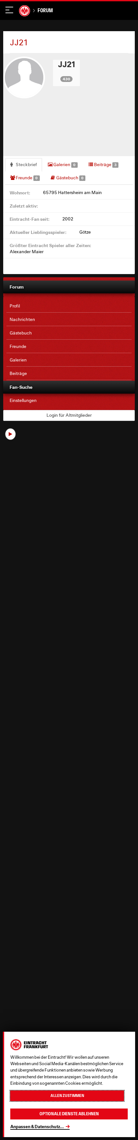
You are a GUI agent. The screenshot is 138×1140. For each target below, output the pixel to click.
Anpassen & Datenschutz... (37, 1126)
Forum (45, 10)
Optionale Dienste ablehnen (69, 1113)
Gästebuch (69, 177)
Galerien (63, 164)
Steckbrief (26, 164)
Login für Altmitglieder (69, 415)
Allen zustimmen (67, 1095)
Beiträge (104, 164)
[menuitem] (69, 306)
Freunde (26, 177)
